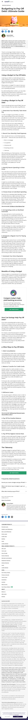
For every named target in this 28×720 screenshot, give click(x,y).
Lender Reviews (5, 543)
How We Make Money (6, 47)
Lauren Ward (10, 35)
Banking (3, 538)
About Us (3, 591)
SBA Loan (4, 548)
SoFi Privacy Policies (6, 572)
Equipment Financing (6, 560)
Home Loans (4, 534)
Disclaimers (4, 579)
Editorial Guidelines (19, 46)
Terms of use (4, 577)
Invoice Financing (5, 555)
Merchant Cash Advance (7, 558)
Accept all (18, 716)
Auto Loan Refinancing (6, 531)
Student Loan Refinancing (7, 529)
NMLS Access (4, 584)
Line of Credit (4, 553)
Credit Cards (4, 536)
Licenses (3, 582)
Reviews (3, 596)
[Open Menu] (3, 1)
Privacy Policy (16, 714)
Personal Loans (5, 526)
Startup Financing (5, 562)
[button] (14, 482)
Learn (3, 541)
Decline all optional (7, 716)
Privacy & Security (5, 574)
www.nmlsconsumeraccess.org (9, 626)
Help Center (4, 594)
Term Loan (4, 550)
